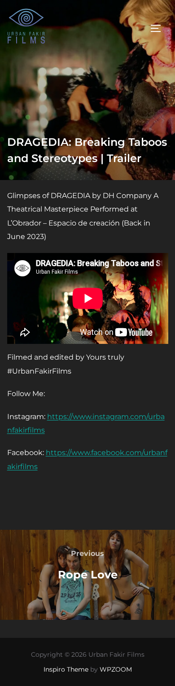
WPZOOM (116, 669)
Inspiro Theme (66, 669)
